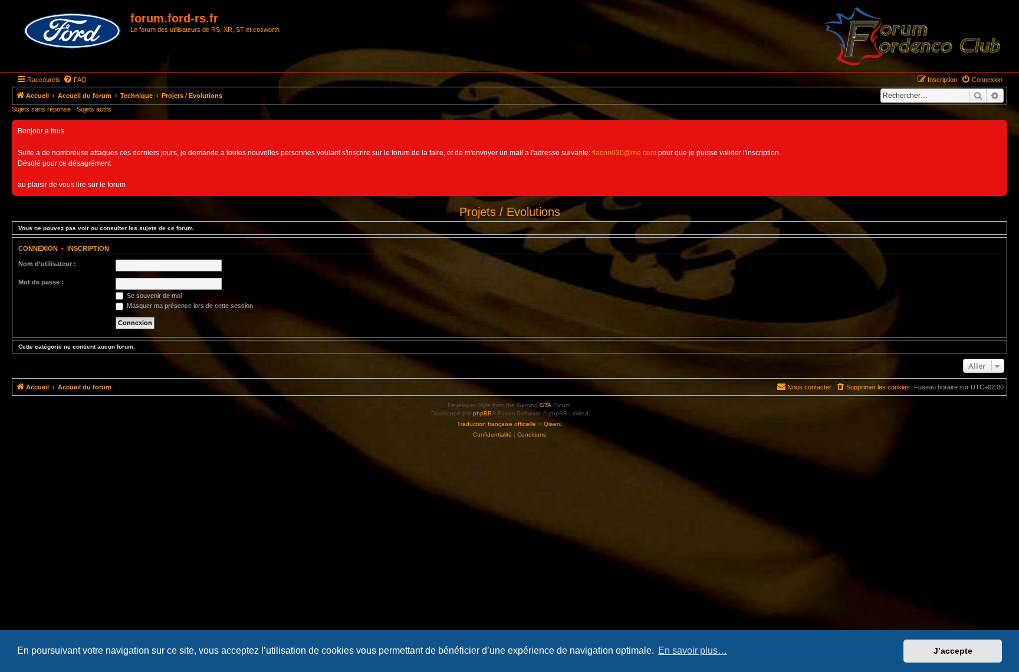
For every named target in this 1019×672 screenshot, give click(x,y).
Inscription (88, 248)
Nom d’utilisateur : (47, 263)
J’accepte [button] (952, 650)
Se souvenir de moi (153, 295)
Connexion (38, 248)
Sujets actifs (94, 109)
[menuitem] (75, 80)
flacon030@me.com (624, 153)
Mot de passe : (41, 282)
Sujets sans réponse (41, 109)
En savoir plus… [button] (692, 650)
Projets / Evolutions (509, 211)
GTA (545, 405)
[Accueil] (72, 31)
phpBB (482, 413)
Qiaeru (553, 424)
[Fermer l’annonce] (997, 129)
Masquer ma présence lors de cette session (189, 305)
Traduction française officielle (496, 424)
